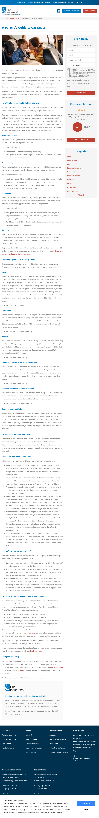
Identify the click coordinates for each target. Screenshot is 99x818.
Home (4, 18)
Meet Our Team (31, 739)
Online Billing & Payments (59, 739)
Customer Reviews (32, 744)
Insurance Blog (13, 18)
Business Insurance (9, 739)
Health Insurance (8, 748)
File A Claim (54, 744)
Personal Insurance (9, 735)
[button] (58, 11)
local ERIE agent (36, 651)
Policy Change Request (58, 748)
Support (52, 735)
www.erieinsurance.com (39, 678)
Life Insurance (7, 744)
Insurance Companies (34, 748)
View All (81, 195)
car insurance (20, 670)
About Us (29, 735)
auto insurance (29, 633)
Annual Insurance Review (59, 752)
